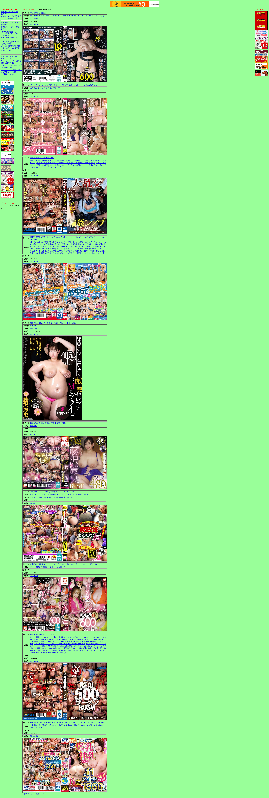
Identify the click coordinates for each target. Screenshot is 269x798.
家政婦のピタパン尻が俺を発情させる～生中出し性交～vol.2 (52, 492)
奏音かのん (84, 650)
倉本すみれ (93, 650)
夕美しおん (75, 242)
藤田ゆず (84, 163)
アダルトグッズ (7, 70)
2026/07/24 (34, 334)
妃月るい (44, 644)
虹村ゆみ (54, 637)
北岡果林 (94, 253)
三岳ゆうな (36, 251)
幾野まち (95, 251)
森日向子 (37, 249)
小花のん (54, 650)
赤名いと (40, 165)
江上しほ (63, 646)
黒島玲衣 (53, 251)
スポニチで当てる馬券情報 (11, 16)
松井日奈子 (79, 249)
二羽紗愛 (40, 725)
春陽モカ (95, 249)
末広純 (38, 163)
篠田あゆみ (59, 644)
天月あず (83, 246)
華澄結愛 (84, 16)
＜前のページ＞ (28, 794)
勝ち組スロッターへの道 (10, 27)
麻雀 (15, 56)
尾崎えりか (82, 244)
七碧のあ (74, 644)
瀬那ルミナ (48, 165)
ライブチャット (7, 72)
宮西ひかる (54, 249)
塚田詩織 (91, 725)
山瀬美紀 (79, 494)
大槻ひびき (48, 648)
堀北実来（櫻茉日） (44, 16)
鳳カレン (58, 244)
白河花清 (49, 494)
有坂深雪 (101, 639)
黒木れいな (45, 251)
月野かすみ (79, 251)
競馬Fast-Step (6, 50)
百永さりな (66, 244)
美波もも (56, 16)
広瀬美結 (33, 725)
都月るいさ (100, 163)
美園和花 (63, 160)
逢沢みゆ (33, 160)
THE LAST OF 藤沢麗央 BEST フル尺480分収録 (48, 423)
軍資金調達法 (6, 63)
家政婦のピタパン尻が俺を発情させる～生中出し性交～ (51, 497)
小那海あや (57, 165)
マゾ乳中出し (35, 18)
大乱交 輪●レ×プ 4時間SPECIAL (42, 158)
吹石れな (33, 494)
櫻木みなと (63, 494)
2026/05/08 (34, 736)
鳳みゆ (51, 244)
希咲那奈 (92, 165)
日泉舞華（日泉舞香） (65, 163)
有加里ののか (85, 242)
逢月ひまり (100, 165)
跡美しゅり (40, 653)
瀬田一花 (56, 88)
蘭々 (96, 639)
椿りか (55, 494)
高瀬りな (72, 165)
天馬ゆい (76, 246)
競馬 (2, 56)
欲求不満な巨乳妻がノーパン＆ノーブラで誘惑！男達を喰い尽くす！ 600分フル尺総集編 (63, 564)
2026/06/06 (34, 661)
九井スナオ (84, 165)
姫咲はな (33, 16)
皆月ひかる (36, 253)
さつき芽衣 (95, 637)
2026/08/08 (34, 176)
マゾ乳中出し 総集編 (38, 13)
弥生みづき (95, 242)
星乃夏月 (97, 246)
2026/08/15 (34, 24)
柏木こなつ (55, 160)
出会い (15, 72)
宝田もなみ (63, 641)
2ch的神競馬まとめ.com (9, 12)
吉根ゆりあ (100, 16)
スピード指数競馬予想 (9, 18)
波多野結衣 (66, 648)
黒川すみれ (61, 251)
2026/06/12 (34, 576)
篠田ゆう (39, 637)
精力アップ (17, 70)
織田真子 (56, 646)
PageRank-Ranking (7, 31)
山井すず (65, 165)
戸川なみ (83, 646)
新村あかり (63, 249)
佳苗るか (90, 639)
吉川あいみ (100, 646)
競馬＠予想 (5, 14)
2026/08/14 (34, 97)
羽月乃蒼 (40, 160)
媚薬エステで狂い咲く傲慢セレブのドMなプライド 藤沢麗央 (53, 323)
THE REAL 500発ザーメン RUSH (42, 634)
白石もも (62, 242)
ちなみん (54, 725)
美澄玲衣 (35, 639)
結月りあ (101, 253)
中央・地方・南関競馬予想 (11, 48)
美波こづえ (52, 163)
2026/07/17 (34, 434)
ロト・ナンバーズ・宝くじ (11, 61)
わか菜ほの (70, 253)
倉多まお (101, 650)
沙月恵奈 (49, 167)
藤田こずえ (92, 648)
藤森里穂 (47, 160)
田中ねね (63, 16)
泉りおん (70, 160)
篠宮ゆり (67, 644)
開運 (13, 63)
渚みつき (51, 644)
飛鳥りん (96, 641)
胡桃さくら (41, 167)
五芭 (78, 165)
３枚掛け (4, 29)
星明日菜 (90, 246)
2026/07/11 (34, 503)
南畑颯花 (77, 16)
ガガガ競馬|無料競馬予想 (10, 46)
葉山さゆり (41, 494)
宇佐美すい (100, 725)
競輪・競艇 (9, 56)
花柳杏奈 (91, 16)
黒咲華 (50, 646)
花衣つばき (45, 253)
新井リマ (70, 249)
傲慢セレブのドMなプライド (41, 328)
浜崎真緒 (71, 641)
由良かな (78, 160)
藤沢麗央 (70, 16)
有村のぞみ (86, 160)
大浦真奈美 (57, 167)
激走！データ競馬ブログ (10, 37)
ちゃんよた (86, 637)
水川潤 (68, 242)
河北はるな (57, 648)
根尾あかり (41, 88)
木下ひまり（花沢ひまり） (49, 641)
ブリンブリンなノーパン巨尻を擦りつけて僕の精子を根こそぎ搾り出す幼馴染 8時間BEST (64, 85)
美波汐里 (44, 163)
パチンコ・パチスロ (8, 59)
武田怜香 (62, 567)
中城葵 (61, 650)
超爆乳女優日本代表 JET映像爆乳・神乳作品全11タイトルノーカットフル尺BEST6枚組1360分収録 (67, 722)
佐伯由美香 (90, 644)
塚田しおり (71, 494)
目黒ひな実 (34, 641)
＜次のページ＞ (40, 794)
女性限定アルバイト (8, 74)
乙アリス (33, 88)
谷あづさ (84, 725)
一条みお (69, 637)
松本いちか (47, 637)
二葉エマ (77, 163)
